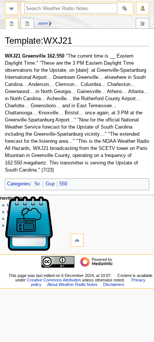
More (43, 23)
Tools (142, 24)
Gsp (50, 184)
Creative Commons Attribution (54, 280)
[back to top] (77, 240)
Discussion (27, 24)
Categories (18, 184)
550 (63, 184)
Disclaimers (113, 284)
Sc (37, 184)
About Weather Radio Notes (72, 284)
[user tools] (142, 8)
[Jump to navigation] (11, 8)
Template (11, 24)
